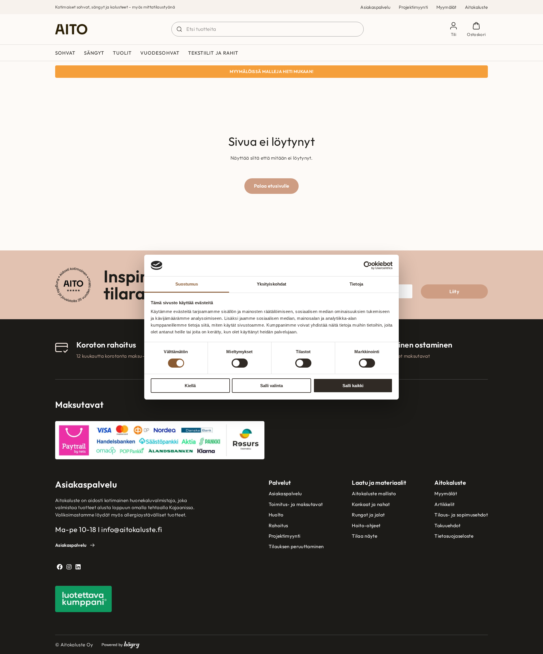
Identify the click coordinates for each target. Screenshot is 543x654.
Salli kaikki (352, 385)
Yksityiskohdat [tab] (271, 284)
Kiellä (190, 385)
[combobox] (267, 29)
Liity (454, 291)
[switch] (240, 363)
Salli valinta (271, 385)
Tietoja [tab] (356, 284)
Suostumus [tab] (186, 284)
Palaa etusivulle (271, 186)
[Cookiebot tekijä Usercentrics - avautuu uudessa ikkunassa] (368, 265)
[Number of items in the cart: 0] (476, 29)
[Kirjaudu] (453, 29)
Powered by (120, 644)
